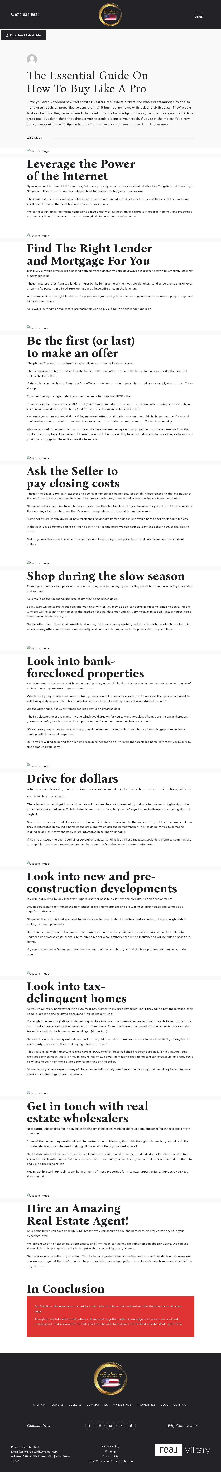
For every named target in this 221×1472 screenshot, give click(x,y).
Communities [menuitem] (97, 1404)
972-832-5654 (30, 1447)
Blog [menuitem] (165, 1404)
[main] (110, 691)
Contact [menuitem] (180, 1404)
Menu (198, 17)
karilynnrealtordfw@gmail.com (38, 1451)
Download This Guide (25, 35)
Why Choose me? (182, 1425)
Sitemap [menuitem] (110, 1451)
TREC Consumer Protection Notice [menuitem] (110, 1461)
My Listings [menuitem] (122, 1404)
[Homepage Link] (110, 14)
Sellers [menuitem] (75, 1404)
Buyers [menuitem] (58, 1404)
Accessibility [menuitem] (110, 1456)
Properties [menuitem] (146, 1404)
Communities (38, 1425)
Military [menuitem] (40, 1404)
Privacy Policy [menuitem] (110, 1446)
